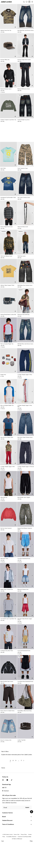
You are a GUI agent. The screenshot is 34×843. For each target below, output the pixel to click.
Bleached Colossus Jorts (23, 589)
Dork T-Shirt (3, 168)
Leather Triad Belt (21, 740)
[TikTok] (11, 780)
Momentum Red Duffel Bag (23, 314)
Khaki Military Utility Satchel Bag (24, 710)
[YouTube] (7, 780)
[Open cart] (29, 2)
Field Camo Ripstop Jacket (6, 256)
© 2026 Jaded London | (8, 834)
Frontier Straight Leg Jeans (23, 119)
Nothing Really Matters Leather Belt (8, 314)
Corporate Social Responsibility (24, 836)
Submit (27, 807)
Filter (31, 841)
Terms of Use (16, 834)
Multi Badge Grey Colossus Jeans (25, 285)
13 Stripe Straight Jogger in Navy (25, 374)
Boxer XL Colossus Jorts (6, 740)
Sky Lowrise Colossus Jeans (24, 197)
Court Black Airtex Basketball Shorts (25, 681)
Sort (2, 841)
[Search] (24, 2)
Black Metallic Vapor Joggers (24, 497)
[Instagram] (3, 780)
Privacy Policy (24, 834)
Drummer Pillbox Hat (5, 59)
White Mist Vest (4, 497)
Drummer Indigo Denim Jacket (24, 59)
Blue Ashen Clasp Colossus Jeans (25, 437)
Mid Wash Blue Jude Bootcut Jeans (25, 343)
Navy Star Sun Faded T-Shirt (7, 437)
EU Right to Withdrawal (17, 838)
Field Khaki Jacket (22, 256)
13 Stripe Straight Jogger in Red (8, 466)
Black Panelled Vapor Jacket (7, 681)
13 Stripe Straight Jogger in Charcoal (26, 466)
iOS (5, 787)
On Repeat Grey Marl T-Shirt (7, 650)
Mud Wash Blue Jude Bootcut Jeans (26, 30)
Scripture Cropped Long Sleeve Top (8, 119)
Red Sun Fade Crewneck (6, 528)
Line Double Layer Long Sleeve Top (8, 618)
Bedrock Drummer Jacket (6, 88)
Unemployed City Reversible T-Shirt (8, 197)
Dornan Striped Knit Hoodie (7, 226)
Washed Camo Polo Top (6, 30)
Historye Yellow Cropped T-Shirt (7, 285)
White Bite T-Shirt (4, 558)
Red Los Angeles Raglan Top (7, 343)
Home (3, 768)
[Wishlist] (26, 2)
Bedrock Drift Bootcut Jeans (24, 88)
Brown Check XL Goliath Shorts (7, 710)
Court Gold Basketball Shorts (24, 650)
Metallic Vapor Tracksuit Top (7, 589)
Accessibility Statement (11, 836)
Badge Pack (3, 374)
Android (6, 791)
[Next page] (23, 761)
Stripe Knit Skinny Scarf (23, 226)
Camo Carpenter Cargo (23, 168)
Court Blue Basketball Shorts (24, 558)
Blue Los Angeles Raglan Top (7, 405)
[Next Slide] (15, 16)
